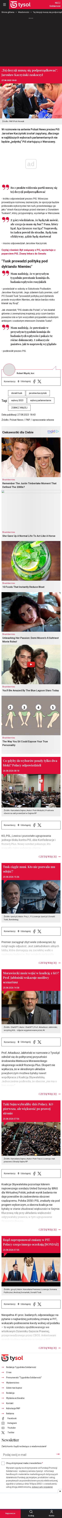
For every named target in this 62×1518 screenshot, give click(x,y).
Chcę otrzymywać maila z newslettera (24, 1463)
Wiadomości (23, 12)
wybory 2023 (17, 400)
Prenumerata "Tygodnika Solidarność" (24, 1377)
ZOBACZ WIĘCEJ (19, 407)
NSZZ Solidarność (55, 4)
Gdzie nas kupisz (14, 1387)
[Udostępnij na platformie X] (39, 381)
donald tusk (16, 393)
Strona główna (8, 12)
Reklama (10, 1413)
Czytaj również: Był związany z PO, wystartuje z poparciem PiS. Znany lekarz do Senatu (29, 252)
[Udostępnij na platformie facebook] (34, 381)
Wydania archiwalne (15, 1398)
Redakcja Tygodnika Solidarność (21, 1367)
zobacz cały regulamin (42, 1487)
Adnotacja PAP (13, 1408)
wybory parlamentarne (40, 400)
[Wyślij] (57, 1454)
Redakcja (10, 1393)
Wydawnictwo (12, 1382)
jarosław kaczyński (38, 393)
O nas (8, 1372)
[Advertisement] (31, 40)
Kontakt (9, 1403)
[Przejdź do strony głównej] (20, 4)
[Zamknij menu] (4, 4)
